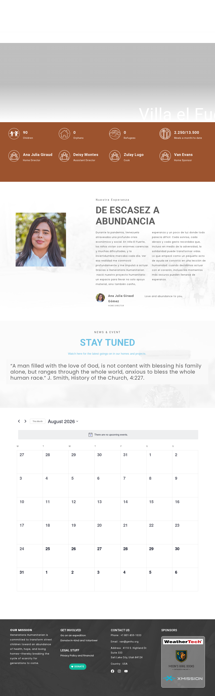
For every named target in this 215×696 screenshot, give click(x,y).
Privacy (64, 655)
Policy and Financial (81, 655)
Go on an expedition (73, 635)
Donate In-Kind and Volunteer (79, 640)
